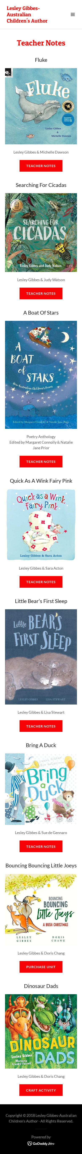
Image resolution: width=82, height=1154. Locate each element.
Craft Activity (41, 1090)
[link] (30, 21)
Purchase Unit (41, 967)
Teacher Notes (41, 166)
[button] (73, 14)
